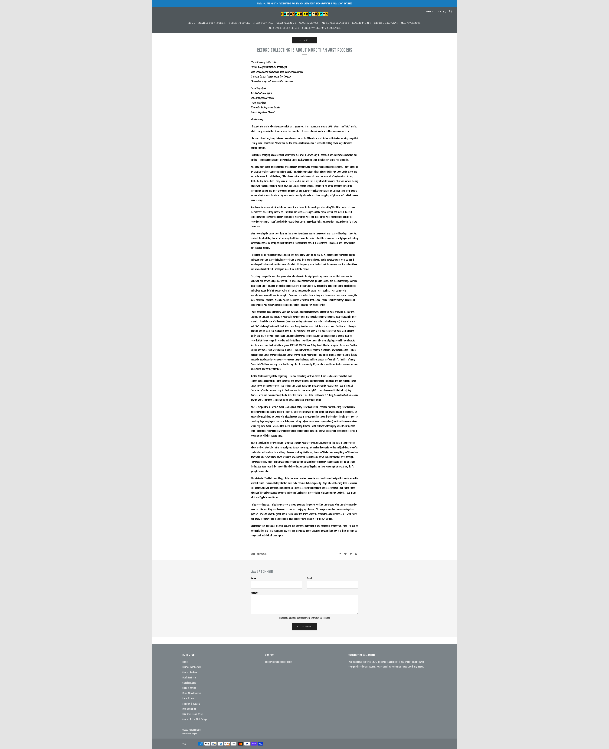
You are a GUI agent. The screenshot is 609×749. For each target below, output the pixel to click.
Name (253, 578)
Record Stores (361, 23)
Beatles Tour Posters (212, 23)
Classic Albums (286, 23)
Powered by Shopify (189, 734)
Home (191, 23)
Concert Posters (239, 23)
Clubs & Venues (309, 23)
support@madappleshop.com (278, 661)
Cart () (441, 11)
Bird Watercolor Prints (283, 28)
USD (428, 11)
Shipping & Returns (386, 23)
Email (309, 578)
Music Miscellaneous (335, 23)
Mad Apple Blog (411, 23)
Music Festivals (263, 23)
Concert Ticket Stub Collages (321, 28)
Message (255, 592)
